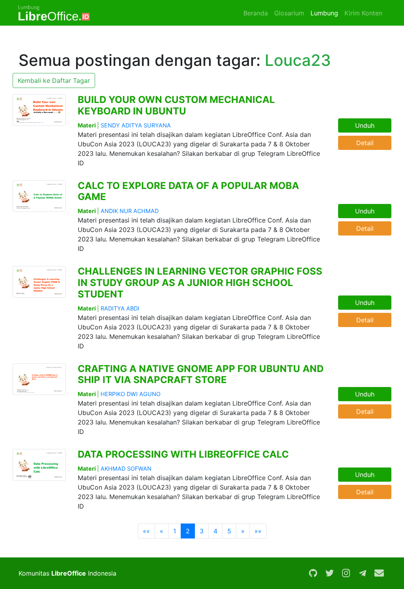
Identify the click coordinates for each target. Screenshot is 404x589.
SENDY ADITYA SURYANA (136, 125)
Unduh (364, 125)
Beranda (255, 13)
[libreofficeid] (313, 573)
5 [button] (229, 531)
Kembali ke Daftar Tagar (54, 80)
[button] (146, 531)
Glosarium (289, 13)
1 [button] (174, 531)
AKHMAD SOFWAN (126, 468)
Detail (365, 143)
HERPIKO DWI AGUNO (131, 394)
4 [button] (215, 531)
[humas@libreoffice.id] (379, 573)
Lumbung (324, 13)
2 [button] (188, 531)
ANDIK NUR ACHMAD (130, 211)
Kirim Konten (363, 13)
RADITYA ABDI (120, 308)
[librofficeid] (362, 573)
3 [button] (202, 531)
